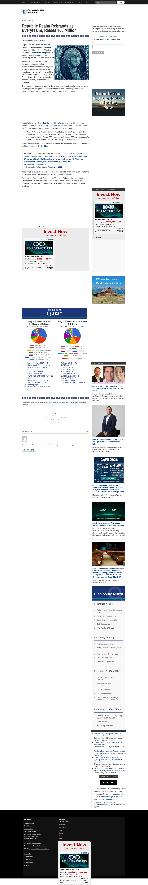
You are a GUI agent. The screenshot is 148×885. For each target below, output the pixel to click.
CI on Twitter (27, 854)
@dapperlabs (29, 161)
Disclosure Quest (28, 829)
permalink (25, 404)
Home (24, 20)
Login (87, 431)
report (35, 172)
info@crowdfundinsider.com (34, 843)
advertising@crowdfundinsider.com (40, 849)
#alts (105, 797)
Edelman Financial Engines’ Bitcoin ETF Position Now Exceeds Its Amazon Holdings (109, 735)
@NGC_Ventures (66, 156)
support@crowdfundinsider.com (37, 846)
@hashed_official (31, 159)
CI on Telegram (28, 865)
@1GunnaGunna (65, 161)
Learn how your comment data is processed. (64, 445)
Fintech (79, 2)
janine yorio (56, 402)
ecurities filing (40, 52)
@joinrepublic (99, 799)
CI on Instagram (28, 862)
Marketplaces (35, 2)
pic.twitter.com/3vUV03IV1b (35, 164)
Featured (24, 2)
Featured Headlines (64, 821)
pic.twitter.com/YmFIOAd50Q (104, 802)
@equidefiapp (110, 799)
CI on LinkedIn (28, 859)
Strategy (61, 833)
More (88, 2)
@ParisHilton (52, 161)
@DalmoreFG (116, 797)
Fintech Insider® (28, 826)
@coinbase (53, 156)
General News (62, 824)
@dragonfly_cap (80, 156)
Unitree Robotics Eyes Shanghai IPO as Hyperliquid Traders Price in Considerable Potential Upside (108, 759)
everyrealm (49, 402)
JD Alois (42, 40)
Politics (61, 830)
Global (60, 838)
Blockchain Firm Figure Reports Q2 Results (109, 768)
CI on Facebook (28, 856)
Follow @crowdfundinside (108, 36)
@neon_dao (41, 161)
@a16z (27, 156)
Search (120, 2)
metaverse (62, 402)
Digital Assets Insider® (30, 831)
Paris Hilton (43, 146)
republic (68, 402)
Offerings (47, 2)
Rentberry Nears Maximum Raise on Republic (109, 751)
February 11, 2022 (55, 167)
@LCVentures (77, 159)
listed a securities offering (53, 123)
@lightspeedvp (45, 159)
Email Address (97, 43)
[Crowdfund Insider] (33, 16)
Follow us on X (108, 782)
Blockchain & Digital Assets (63, 2)
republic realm (74, 402)
